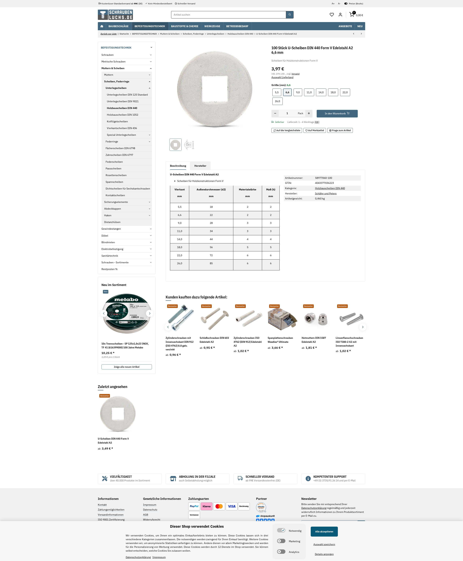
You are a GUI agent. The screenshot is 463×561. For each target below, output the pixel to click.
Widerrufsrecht (151, 519)
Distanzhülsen (112, 222)
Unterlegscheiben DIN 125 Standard (127, 94)
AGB (145, 514)
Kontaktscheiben (115, 195)
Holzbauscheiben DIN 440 (330, 188)
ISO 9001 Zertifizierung (111, 519)
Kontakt (102, 504)
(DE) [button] (317, 122)
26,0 (279, 101)
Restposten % (109, 269)
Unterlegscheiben (116, 88)
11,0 (310, 92)
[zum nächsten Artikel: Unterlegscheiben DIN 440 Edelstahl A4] (361, 34)
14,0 (322, 92)
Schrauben (107, 54)
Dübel (104, 235)
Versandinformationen (111, 514)
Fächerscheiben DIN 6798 (120, 148)
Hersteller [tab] (200, 165)
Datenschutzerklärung (313, 508)
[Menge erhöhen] (308, 113)
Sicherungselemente (116, 202)
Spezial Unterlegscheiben (121, 134)
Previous (168, 327)
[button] (332, 15)
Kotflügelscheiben (117, 121)
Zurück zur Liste (109, 33)
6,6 (289, 92)
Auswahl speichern (324, 544)
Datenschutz (150, 509)
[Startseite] (102, 26)
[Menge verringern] (275, 113)
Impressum (149, 504)
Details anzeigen (324, 554)
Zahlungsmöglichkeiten (111, 509)
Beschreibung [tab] (178, 165)
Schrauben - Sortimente (115, 262)
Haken (107, 215)
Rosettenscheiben (116, 175)
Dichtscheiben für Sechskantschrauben (128, 188)
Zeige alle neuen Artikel (126, 366)
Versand (296, 73)
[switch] (281, 530)
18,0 (334, 92)
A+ (333, 3)
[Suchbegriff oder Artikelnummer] (290, 15)
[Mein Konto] (340, 15)
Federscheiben (114, 161)
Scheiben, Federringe (116, 81)
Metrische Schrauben (113, 61)
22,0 (346, 92)
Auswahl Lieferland (282, 77)
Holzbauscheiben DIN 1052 (122, 114)
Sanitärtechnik (109, 255)
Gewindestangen (111, 228)
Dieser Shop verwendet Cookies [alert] (197, 526)
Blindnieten (108, 242)
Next (362, 327)
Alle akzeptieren (324, 531)
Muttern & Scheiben (112, 68)
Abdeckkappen (112, 208)
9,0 (299, 92)
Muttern (108, 74)
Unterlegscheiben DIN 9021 (123, 101)
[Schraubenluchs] (115, 15)
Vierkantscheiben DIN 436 (122, 128)
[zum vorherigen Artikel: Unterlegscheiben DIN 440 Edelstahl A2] (353, 34)
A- (339, 3)
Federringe (112, 141)
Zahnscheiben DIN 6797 (119, 155)
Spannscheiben (114, 182)
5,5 (278, 92)
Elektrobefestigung (112, 249)
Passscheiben (113, 168)
